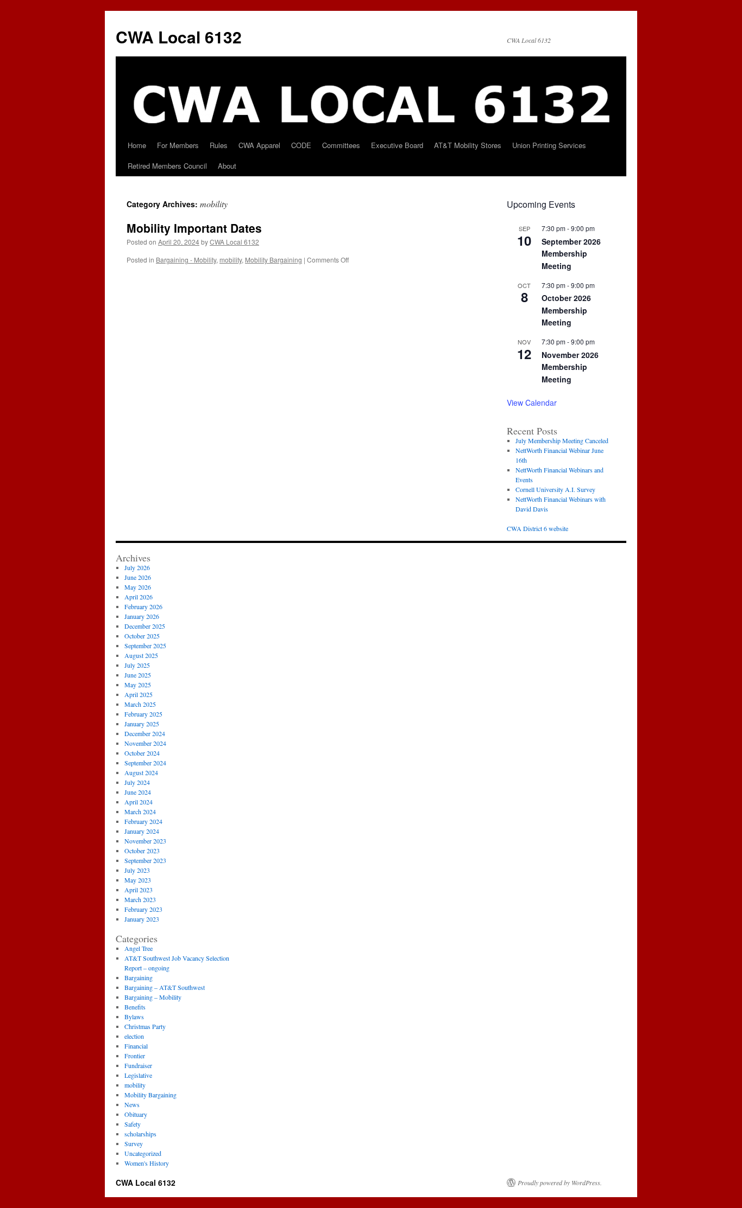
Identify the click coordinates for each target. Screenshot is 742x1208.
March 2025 (140, 704)
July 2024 (137, 782)
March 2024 (140, 811)
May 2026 (137, 587)
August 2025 (141, 655)
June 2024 (137, 792)
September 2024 (145, 762)
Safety (132, 1124)
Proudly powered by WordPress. (560, 1182)
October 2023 (142, 850)
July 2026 (137, 567)
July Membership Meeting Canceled (561, 440)
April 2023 (138, 889)
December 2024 (144, 733)
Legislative (138, 1075)
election (134, 1036)
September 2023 (145, 860)
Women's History (146, 1163)
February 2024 (143, 821)
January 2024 (141, 831)
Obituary (135, 1114)
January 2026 (141, 616)
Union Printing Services (549, 145)
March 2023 (140, 899)
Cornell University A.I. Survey (555, 489)
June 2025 (137, 674)
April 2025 (138, 694)
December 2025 (144, 626)
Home (137, 145)
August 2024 (141, 772)
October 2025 (142, 635)
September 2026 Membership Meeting (571, 253)
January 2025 (141, 723)
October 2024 (142, 753)
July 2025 (137, 665)
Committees (341, 145)
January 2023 (141, 919)
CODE (301, 145)
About (227, 166)
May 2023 (137, 879)
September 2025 (145, 645)
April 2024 (138, 801)
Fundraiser (138, 1065)
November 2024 (145, 743)
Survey (133, 1143)
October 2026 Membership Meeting (566, 310)
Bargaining (138, 977)
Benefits (135, 1006)
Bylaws (134, 1016)
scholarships (140, 1133)
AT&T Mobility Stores (467, 145)
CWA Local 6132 (179, 36)
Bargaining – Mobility (152, 997)
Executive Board (397, 145)
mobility (230, 259)
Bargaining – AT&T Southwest (164, 987)
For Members (178, 145)
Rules (219, 145)
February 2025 (143, 714)
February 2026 (143, 606)
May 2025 (137, 684)
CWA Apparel (259, 145)
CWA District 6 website (537, 528)
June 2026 (137, 577)
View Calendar (532, 402)
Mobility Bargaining (273, 259)
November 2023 (145, 840)
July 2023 (137, 870)
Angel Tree (138, 948)
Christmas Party (145, 1026)
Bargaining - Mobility (186, 259)
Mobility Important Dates (194, 228)
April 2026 (138, 596)
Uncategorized (142, 1153)
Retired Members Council (167, 166)
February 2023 (143, 909)
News (132, 1104)
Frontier (134, 1055)
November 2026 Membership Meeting (570, 367)
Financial (136, 1045)
